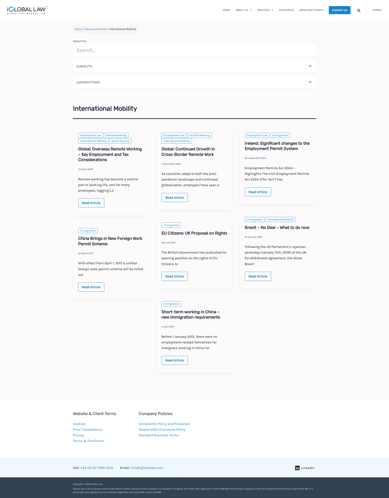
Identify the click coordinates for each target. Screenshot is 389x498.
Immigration (280, 135)
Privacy (78, 435)
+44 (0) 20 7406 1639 (96, 468)
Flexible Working (116, 135)
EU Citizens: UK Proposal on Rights (194, 233)
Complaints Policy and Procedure (164, 424)
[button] (250, 10)
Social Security (120, 140)
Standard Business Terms (159, 435)
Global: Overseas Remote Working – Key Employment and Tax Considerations (110, 154)
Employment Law (90, 135)
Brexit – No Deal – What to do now (277, 227)
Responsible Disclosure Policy (162, 429)
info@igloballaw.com (147, 468)
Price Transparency (87, 429)
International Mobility (93, 140)
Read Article (93, 204)
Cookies (79, 424)
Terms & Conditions (88, 441)
